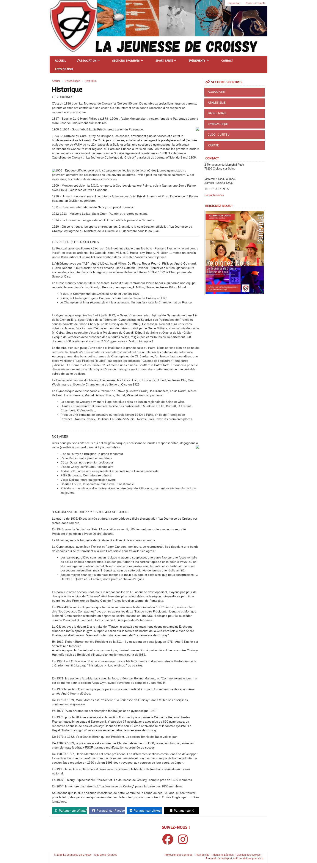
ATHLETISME (217, 102)
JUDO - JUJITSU (218, 134)
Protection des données (179, 854)
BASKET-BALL (217, 113)
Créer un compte (255, 3)
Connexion (234, 3)
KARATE (213, 145)
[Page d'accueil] (62, 28)
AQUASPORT (217, 92)
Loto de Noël (64, 69)
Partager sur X (184, 810)
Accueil (60, 60)
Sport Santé (164, 60)
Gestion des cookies (249, 854)
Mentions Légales (223, 854)
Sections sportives (126, 60)
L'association (87, 60)
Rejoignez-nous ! (218, 205)
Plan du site (203, 854)
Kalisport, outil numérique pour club (242, 858)
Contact (227, 60)
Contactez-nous (214, 195)
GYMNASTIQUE (218, 124)
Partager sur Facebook (110, 810)
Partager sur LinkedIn (148, 810)
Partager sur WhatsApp (73, 810)
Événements (197, 60)
